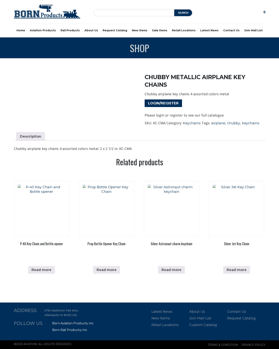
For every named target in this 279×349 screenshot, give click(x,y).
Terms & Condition (223, 345)
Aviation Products (43, 30)
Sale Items (159, 30)
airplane (218, 123)
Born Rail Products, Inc (69, 330)
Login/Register (163, 103)
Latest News (209, 30)
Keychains (192, 123)
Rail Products (70, 30)
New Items (139, 30)
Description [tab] (30, 136)
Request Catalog (115, 30)
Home (21, 30)
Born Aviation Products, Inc (73, 323)
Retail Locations (183, 30)
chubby (233, 123)
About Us (91, 30)
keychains (250, 123)
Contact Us (231, 30)
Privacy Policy (253, 345)
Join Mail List (253, 30)
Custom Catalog (203, 325)
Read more (41, 270)
